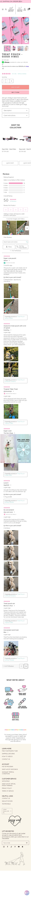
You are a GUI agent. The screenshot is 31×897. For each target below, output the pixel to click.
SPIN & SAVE (24, 460)
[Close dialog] (29, 434)
